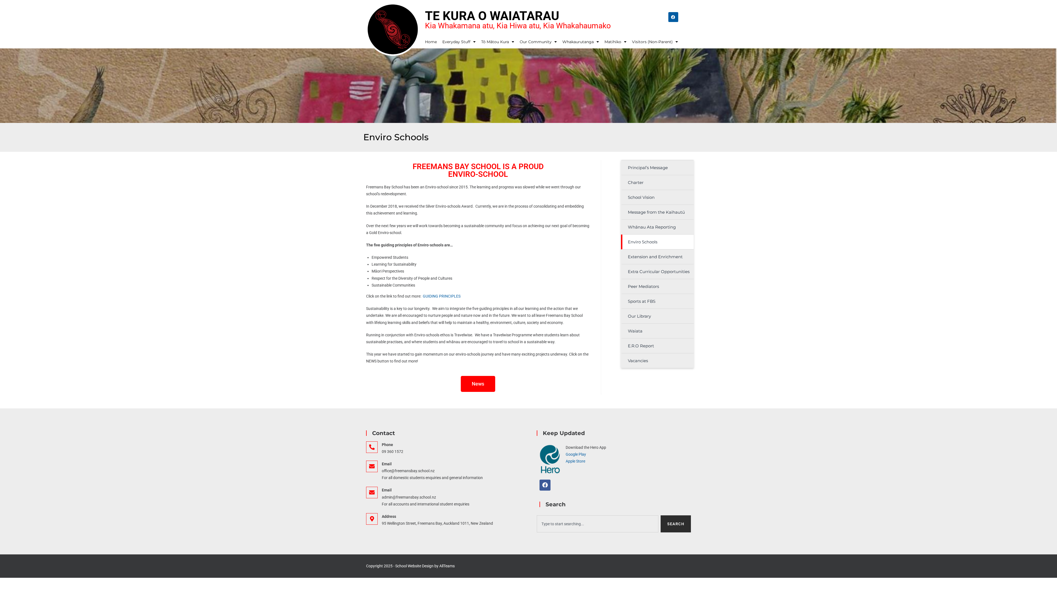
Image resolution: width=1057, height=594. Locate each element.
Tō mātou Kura (495, 41)
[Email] (372, 466)
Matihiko (612, 41)
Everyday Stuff (456, 41)
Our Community (536, 41)
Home (431, 41)
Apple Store (575, 461)
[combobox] (597, 523)
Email (387, 464)
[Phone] (372, 447)
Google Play (576, 454)
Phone (387, 444)
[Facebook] (673, 17)
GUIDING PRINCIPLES (442, 296)
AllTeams (447, 566)
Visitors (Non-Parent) (652, 41)
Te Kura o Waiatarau (492, 16)
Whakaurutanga (578, 41)
